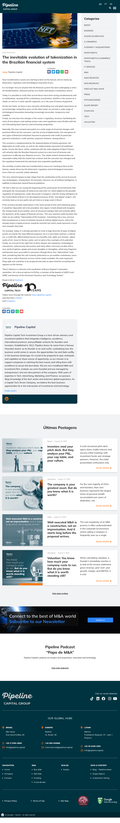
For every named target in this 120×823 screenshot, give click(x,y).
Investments (90, 53)
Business (88, 30)
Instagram (10, 301)
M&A (86, 72)
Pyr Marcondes (92, 100)
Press (87, 94)
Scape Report (91, 105)
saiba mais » (11, 391)
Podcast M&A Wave (94, 89)
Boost (87, 25)
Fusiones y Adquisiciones (97, 47)
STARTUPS (89, 111)
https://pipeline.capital (41, 295)
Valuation (89, 122)
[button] (110, 8)
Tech (86, 116)
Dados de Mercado (94, 36)
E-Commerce (90, 41)
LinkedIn (18, 298)
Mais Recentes (8, 53)
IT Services (89, 67)
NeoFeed (19, 280)
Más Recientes (91, 83)
